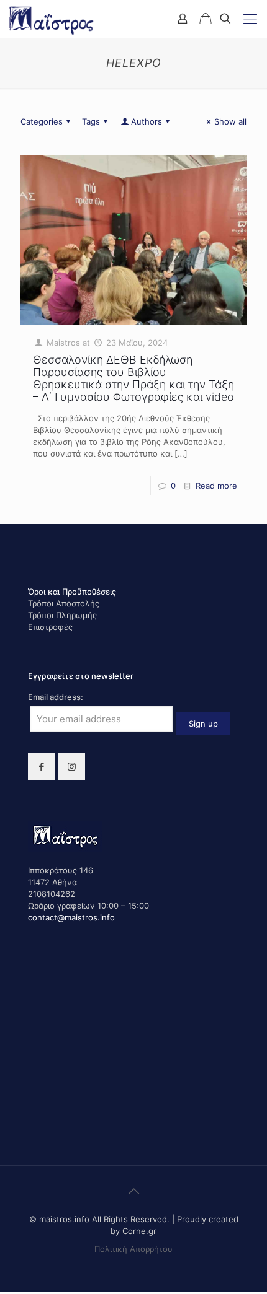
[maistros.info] (52, 18)
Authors (146, 121)
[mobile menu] (250, 18)
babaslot (2, 1292)
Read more (216, 486)
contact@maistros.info (71, 917)
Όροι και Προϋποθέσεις (72, 592)
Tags (91, 121)
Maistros (63, 343)
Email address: (55, 697)
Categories (41, 121)
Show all (230, 121)
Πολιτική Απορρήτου (133, 1249)
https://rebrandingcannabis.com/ (7, 1292)
